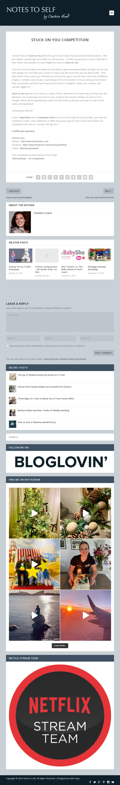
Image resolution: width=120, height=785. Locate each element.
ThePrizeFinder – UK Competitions (28, 158)
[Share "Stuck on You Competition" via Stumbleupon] (79, 177)
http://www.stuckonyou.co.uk (34, 141)
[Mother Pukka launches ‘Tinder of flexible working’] (12, 412)
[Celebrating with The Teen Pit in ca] (85, 564)
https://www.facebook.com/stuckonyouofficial (44, 144)
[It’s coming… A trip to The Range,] (85, 513)
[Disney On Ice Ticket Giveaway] (20, 256)
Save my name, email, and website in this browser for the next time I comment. (47, 345)
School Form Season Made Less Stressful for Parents (44, 386)
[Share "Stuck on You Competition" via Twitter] (44, 177)
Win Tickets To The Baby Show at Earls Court (72, 269)
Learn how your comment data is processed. (65, 359)
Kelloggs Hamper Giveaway (97, 268)
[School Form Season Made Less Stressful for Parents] (12, 388)
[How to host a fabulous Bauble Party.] (12, 424)
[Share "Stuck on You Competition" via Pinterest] (62, 177)
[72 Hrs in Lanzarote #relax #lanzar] (85, 615)
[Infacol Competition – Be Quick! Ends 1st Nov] (47, 256)
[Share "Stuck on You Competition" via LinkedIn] (67, 177)
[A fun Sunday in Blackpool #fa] (34, 564)
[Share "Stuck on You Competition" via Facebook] (38, 177)
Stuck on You (35, 55)
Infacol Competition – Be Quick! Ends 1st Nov (46, 269)
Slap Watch (25, 117)
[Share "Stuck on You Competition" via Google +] (50, 177)
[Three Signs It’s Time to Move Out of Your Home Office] (12, 400)
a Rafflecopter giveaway (23, 131)
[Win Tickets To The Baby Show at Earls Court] (73, 256)
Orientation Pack (46, 117)
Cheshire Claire (43, 213)
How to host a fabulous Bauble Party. (37, 422)
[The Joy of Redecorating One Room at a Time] (12, 377)
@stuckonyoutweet (29, 148)
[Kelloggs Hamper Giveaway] (99, 256)
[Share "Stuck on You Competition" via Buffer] (73, 177)
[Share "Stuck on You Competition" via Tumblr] (56, 177)
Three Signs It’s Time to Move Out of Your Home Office (46, 398)
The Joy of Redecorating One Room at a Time (41, 375)
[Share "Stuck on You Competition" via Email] (85, 177)
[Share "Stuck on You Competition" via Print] (91, 177)
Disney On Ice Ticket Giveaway (20, 268)
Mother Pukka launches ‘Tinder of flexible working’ (44, 410)
